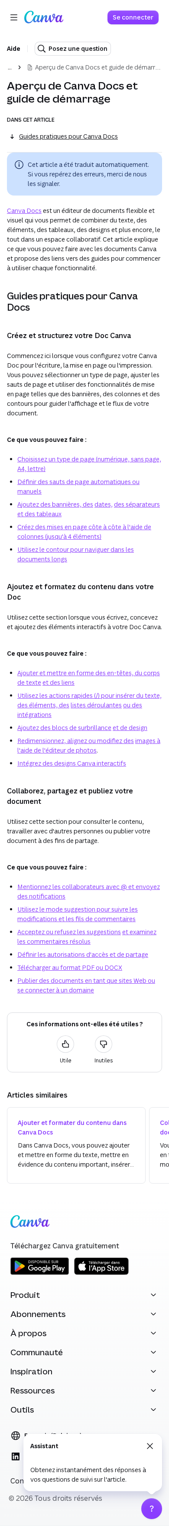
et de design (130, 727)
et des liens (58, 682)
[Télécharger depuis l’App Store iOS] (101, 1273)
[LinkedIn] (16, 1456)
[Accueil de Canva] (43, 17)
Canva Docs (24, 210)
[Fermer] (150, 1446)
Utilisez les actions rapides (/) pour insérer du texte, (89, 695)
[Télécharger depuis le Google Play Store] (39, 1273)
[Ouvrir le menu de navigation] (14, 17)
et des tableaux (39, 514)
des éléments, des (43, 705)
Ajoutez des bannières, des (55, 504)
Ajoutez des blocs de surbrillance (64, 727)
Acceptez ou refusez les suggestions (69, 932)
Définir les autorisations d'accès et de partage (82, 954)
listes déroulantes (96, 705)
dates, (103, 504)
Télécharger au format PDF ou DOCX (69, 967)
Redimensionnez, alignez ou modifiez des (75, 740)
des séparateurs (137, 504)
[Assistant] (151, 1508)
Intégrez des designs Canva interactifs (71, 763)
